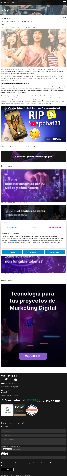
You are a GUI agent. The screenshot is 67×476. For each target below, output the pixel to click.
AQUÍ (14, 240)
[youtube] (15, 380)
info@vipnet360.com (8, 391)
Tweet (5, 27)
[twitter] (6, 380)
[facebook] (2, 380)
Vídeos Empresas (8, 25)
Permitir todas (54, 252)
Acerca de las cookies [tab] (55, 227)
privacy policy (48, 463)
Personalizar (32, 252)
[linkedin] (11, 380)
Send (36, 27)
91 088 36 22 (6, 392)
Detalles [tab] (33, 227)
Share (13, 27)
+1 (20, 27)
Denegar (12, 252)
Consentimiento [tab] (11, 227)
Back (64, 17)
